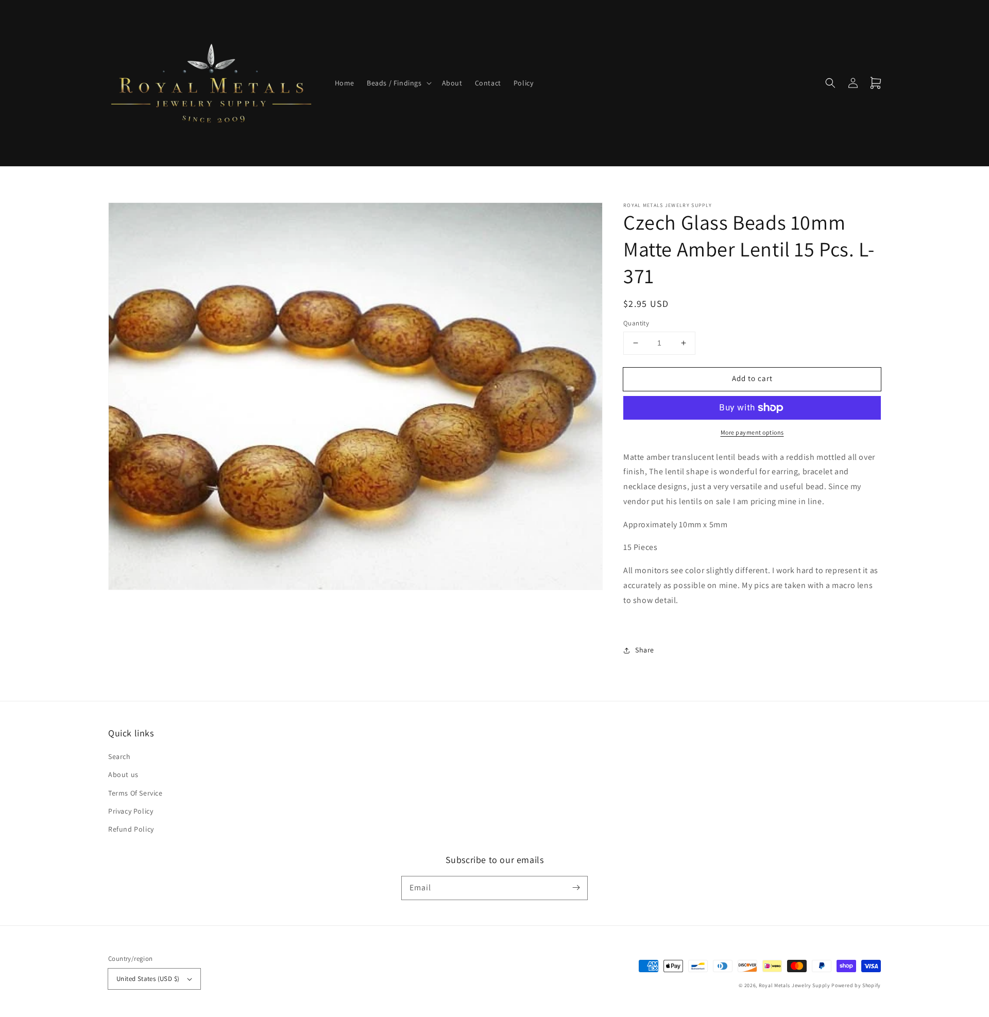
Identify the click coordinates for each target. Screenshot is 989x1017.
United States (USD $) (147, 978)
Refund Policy (131, 829)
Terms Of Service (135, 793)
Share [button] (644, 649)
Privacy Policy (130, 811)
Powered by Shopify (856, 985)
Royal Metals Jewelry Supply (794, 985)
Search (119, 756)
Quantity (636, 323)
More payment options (752, 432)
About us (123, 774)
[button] (398, 83)
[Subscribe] (576, 887)
